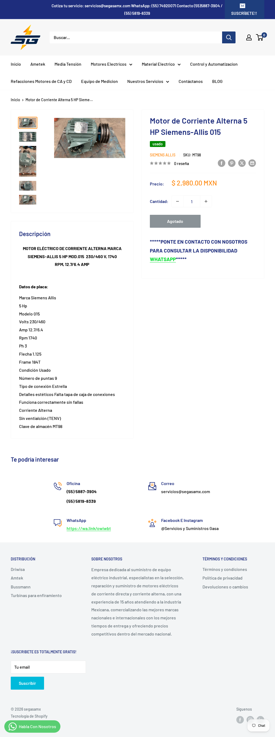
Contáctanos (191, 81)
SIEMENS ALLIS (162, 155)
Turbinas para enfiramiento (36, 595)
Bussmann (21, 586)
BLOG (217, 81)
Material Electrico (158, 63)
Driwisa (18, 569)
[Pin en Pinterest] (232, 163)
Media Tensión (68, 63)
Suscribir (27, 683)
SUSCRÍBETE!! (244, 13)
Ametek (37, 63)
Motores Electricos (108, 63)
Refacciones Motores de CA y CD (41, 81)
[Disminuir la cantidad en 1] (177, 201)
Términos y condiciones (224, 569)
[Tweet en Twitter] (242, 163)
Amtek (17, 577)
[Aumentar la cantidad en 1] (206, 201)
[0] (259, 37)
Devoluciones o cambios (225, 586)
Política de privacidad (222, 577)
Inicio (16, 63)
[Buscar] (229, 37)
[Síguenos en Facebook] (240, 719)
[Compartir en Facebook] (221, 163)
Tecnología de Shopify (29, 716)
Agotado (175, 221)
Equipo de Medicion (99, 81)
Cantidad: (159, 201)
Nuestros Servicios (145, 81)
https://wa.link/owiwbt (89, 528)
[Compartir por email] (252, 163)
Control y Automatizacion (214, 63)
